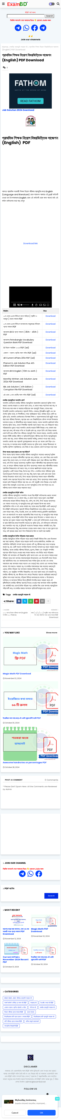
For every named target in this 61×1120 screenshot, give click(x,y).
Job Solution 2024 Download (18, 110)
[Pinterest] (36, 601)
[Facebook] (19, 601)
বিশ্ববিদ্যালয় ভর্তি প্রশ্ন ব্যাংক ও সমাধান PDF (17, 1016)
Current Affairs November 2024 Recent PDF (16, 959)
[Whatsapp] (27, 28)
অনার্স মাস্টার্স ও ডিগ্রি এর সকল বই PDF (15, 1002)
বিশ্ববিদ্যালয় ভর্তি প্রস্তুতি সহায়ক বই (44, 1016)
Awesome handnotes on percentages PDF (25, 762)
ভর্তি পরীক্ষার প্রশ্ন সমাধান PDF (13, 1021)
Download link (30, 243)
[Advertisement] (30, 167)
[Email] (42, 601)
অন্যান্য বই (33, 1002)
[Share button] (48, 601)
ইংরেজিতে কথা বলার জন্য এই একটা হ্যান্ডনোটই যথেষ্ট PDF (22, 718)
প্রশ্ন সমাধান (30, 1012)
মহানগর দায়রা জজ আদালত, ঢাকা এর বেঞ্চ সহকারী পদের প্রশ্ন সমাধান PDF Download (16, 931)
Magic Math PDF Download (17, 674)
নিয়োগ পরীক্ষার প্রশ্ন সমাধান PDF (13, 1012)
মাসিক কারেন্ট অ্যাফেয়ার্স (32, 1021)
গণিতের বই (33, 1007)
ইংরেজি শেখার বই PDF (46, 1002)
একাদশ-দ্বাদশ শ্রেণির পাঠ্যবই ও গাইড (15, 1007)
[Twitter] (24, 601)
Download (50, 316)
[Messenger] (34, 28)
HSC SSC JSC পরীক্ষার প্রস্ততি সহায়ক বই (18, 998)
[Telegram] (19, 28)
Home (5, 47)
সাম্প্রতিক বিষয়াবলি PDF (11, 1026)
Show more (51, 632)
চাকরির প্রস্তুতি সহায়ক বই (19, 47)
